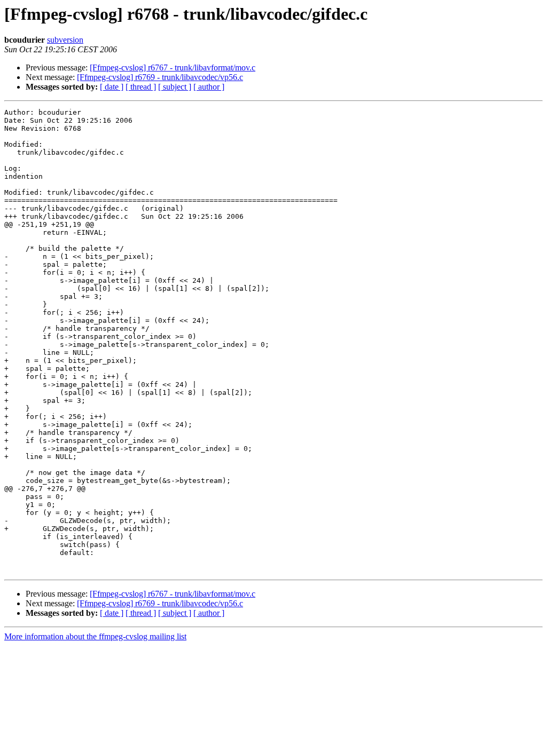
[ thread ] (141, 86)
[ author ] (208, 86)
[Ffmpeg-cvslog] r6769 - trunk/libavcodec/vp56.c (160, 77)
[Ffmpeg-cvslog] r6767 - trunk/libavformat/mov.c (172, 67)
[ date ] (111, 86)
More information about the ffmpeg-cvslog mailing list (95, 636)
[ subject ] (174, 86)
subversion (65, 39)
